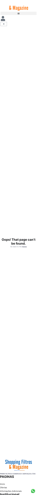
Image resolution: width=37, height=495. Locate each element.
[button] (18, 13)
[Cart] (3, 24)
